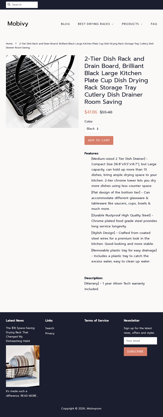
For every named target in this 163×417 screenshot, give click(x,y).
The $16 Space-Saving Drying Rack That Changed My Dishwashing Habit (20, 334)
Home (9, 43)
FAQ (154, 24)
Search (49, 328)
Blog (65, 24)
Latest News (15, 320)
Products (131, 24)
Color (88, 121)
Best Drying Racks (94, 24)
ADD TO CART (99, 140)
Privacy (49, 333)
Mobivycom (94, 408)
